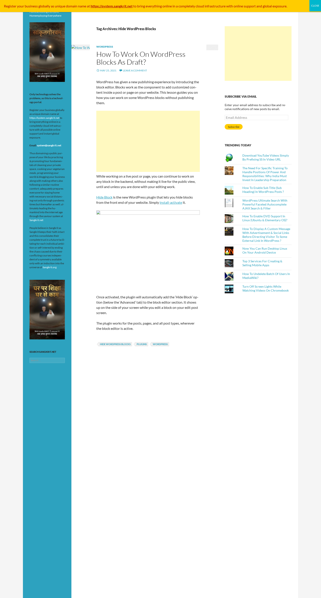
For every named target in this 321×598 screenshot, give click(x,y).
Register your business (21, 6)
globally (44, 6)
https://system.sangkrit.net (44, 117)
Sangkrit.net (36, 220)
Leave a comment (135, 70)
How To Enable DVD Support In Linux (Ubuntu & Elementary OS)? (264, 218)
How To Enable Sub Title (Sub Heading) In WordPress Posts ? (263, 190)
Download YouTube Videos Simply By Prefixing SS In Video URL (265, 157)
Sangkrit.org (50, 267)
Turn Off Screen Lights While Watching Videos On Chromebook (265, 288)
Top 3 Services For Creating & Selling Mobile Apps (262, 263)
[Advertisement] (148, 141)
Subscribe (233, 126)
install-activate (171, 202)
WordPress (104, 46)
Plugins (142, 344)
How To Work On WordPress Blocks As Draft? (140, 58)
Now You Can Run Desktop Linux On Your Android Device (264, 250)
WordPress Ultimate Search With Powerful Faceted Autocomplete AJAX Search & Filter (264, 204)
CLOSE (315, 5)
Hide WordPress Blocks (115, 344)
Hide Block (104, 197)
